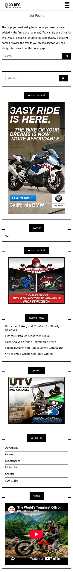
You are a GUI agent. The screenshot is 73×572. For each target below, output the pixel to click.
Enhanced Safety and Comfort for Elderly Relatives (32, 328)
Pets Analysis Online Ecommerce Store (30, 341)
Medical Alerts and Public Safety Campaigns (34, 347)
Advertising (11, 448)
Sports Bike (11, 481)
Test (7, 236)
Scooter (9, 474)
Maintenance (12, 461)
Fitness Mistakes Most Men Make (27, 335)
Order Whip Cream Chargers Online (29, 353)
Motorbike (11, 467)
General (9, 454)
